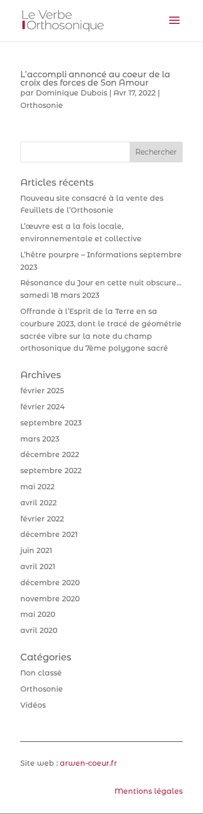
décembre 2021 (49, 534)
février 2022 (42, 518)
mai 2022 (37, 486)
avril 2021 (37, 566)
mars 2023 (39, 439)
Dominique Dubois (71, 93)
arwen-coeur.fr (88, 763)
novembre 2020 (50, 598)
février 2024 (42, 406)
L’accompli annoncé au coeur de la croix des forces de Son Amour (95, 79)
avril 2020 (38, 630)
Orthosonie (41, 105)
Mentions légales (149, 791)
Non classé (41, 673)
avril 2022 (38, 502)
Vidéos (33, 705)
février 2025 (42, 390)
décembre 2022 (49, 454)
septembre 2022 (51, 470)
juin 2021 (36, 550)
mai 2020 (37, 614)
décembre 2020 (50, 582)
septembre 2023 (51, 422)
